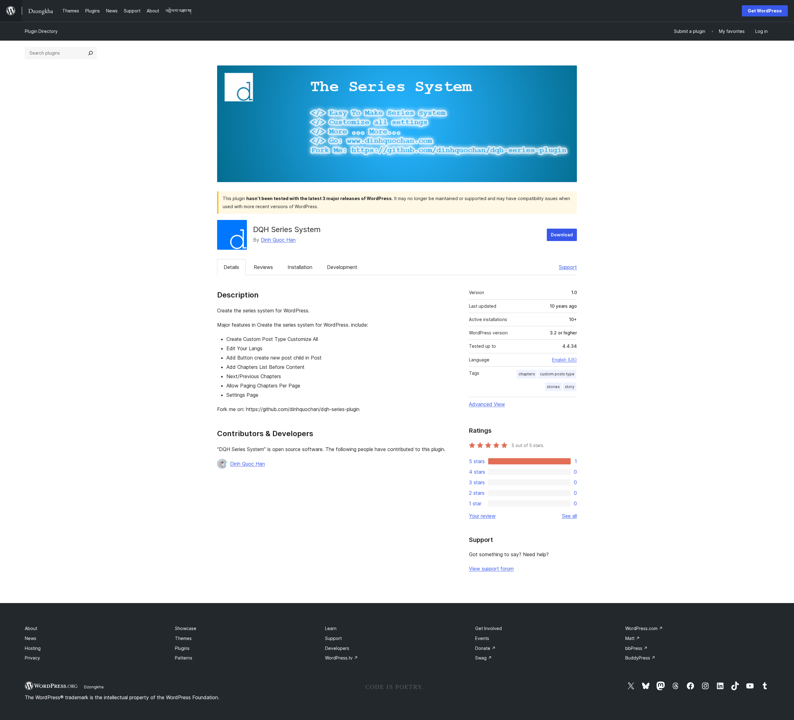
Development (342, 267)
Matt (632, 638)
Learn (331, 628)
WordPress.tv (341, 657)
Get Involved (488, 628)
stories (553, 386)
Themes (183, 638)
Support (568, 267)
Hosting (33, 648)
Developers (337, 648)
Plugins (182, 648)
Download (562, 234)
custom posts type (557, 374)
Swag (483, 657)
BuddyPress (640, 657)
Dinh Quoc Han (278, 240)
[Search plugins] (90, 53)
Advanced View (487, 404)
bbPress (636, 648)
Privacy (32, 657)
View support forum (491, 569)
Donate (485, 648)
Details (231, 267)
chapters (527, 374)
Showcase (185, 628)
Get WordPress (765, 10)
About (31, 628)
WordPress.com (644, 628)
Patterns (183, 657)
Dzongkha (94, 686)
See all (569, 516)
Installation (300, 267)
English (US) (564, 359)
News (30, 638)
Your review (482, 516)
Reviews (263, 267)
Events (482, 638)
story (569, 386)
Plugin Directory (41, 31)
